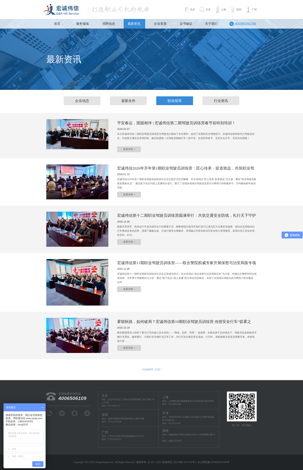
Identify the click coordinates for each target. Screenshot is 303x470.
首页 (57, 23)
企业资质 (160, 23)
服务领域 (82, 23)
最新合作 (128, 101)
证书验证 (186, 23)
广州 (254, 9)
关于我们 (211, 23)
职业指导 (175, 101)
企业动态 (82, 101)
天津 (208, 9)
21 (156, 369)
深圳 (238, 9)
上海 (223, 9)
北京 (192, 9)
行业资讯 (221, 101)
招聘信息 (108, 23)
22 (158, 369)
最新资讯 (134, 23)
